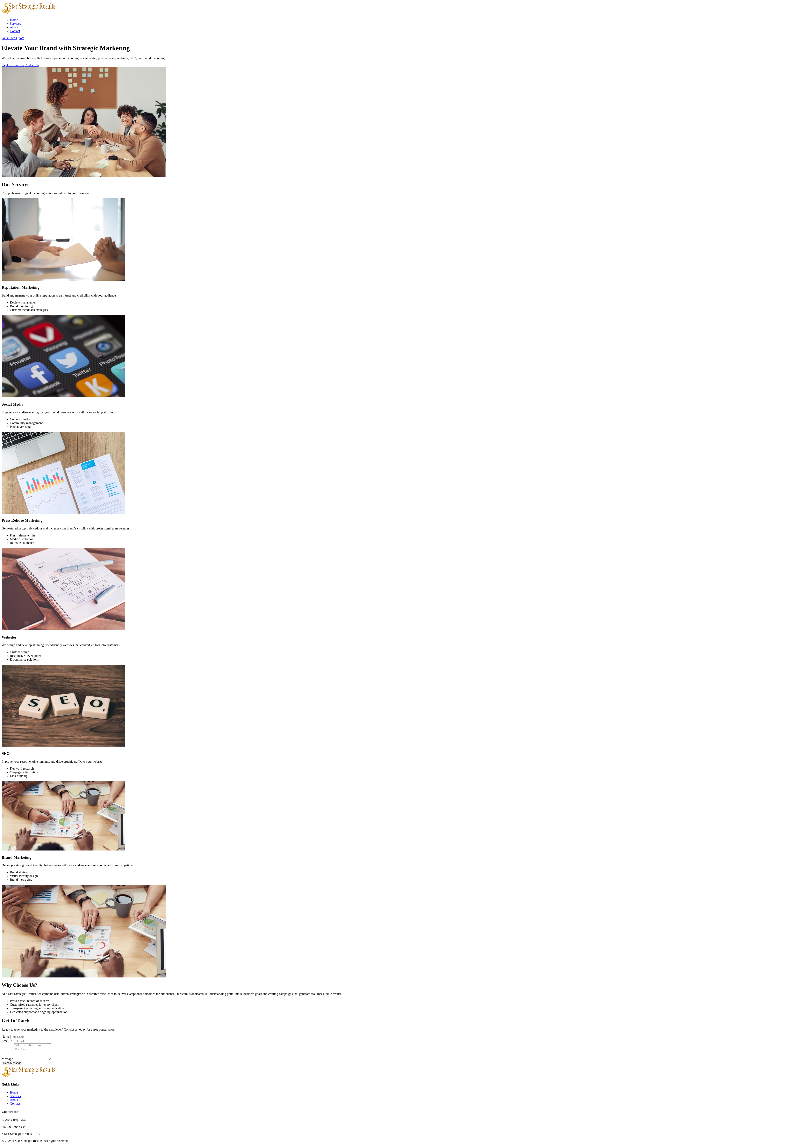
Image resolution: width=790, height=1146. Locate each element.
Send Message (12, 1063)
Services (15, 23)
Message (7, 1059)
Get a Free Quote (13, 38)
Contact (15, 31)
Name (5, 1036)
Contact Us (31, 65)
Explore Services (13, 65)
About (14, 27)
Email (5, 1041)
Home (14, 20)
